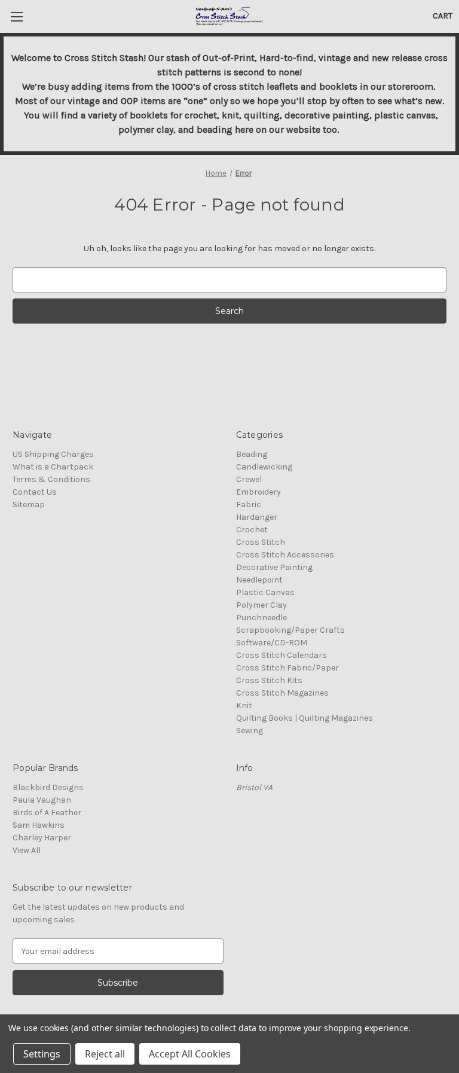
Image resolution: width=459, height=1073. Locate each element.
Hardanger (256, 517)
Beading (251, 454)
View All (27, 850)
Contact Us (35, 492)
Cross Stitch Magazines (282, 693)
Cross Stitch (260, 542)
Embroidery (258, 492)
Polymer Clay (261, 605)
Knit (244, 705)
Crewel (249, 479)
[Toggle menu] (16, 16)
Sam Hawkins (39, 825)
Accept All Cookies (190, 1053)
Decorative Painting (274, 567)
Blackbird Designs (48, 787)
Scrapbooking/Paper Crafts (290, 630)
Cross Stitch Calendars (281, 655)
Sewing (249, 731)
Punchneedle (261, 617)
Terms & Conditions (51, 479)
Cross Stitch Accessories (285, 555)
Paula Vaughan (42, 800)
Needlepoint (259, 580)
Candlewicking (264, 467)
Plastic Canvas (265, 592)
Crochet (252, 530)
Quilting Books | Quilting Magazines (304, 718)
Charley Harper (42, 838)
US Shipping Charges (53, 454)
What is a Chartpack (53, 467)
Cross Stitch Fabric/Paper (287, 668)
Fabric (248, 504)
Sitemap (29, 504)
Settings (41, 1053)
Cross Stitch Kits (269, 680)
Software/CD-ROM (271, 643)
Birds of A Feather (47, 812)
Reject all (105, 1053)
